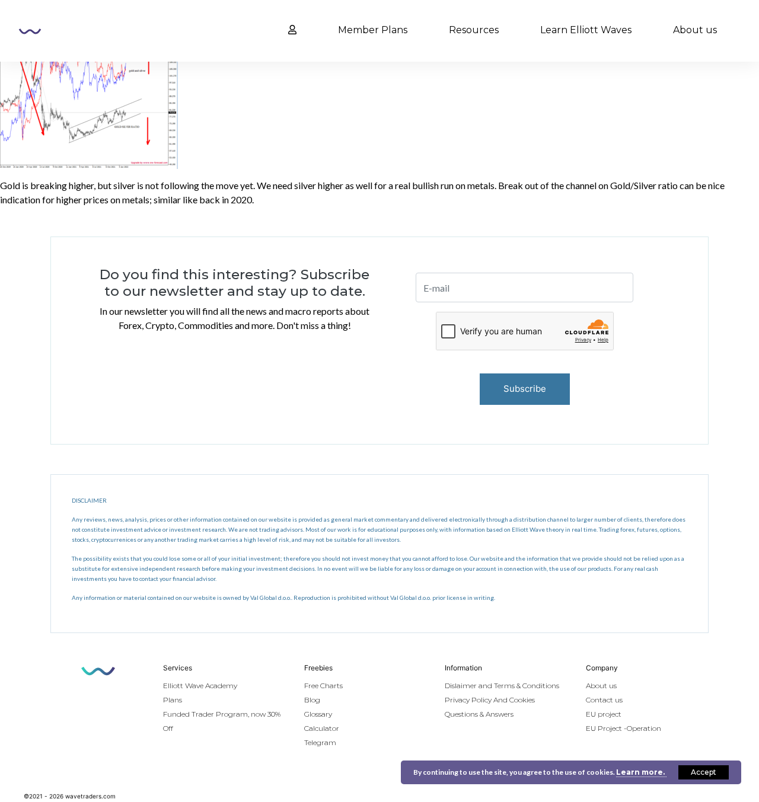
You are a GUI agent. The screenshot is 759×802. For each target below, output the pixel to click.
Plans (172, 699)
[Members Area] (292, 30)
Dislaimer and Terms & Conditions (502, 685)
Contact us (604, 699)
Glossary (318, 714)
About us (695, 30)
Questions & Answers (479, 714)
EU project (603, 714)
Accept (703, 772)
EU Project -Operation (623, 728)
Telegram (320, 742)
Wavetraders (30, 31)
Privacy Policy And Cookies (490, 699)
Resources (474, 30)
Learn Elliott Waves (586, 30)
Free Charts (323, 685)
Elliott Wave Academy (200, 685)
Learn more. (641, 772)
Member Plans (372, 30)
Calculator (321, 728)
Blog (312, 699)
